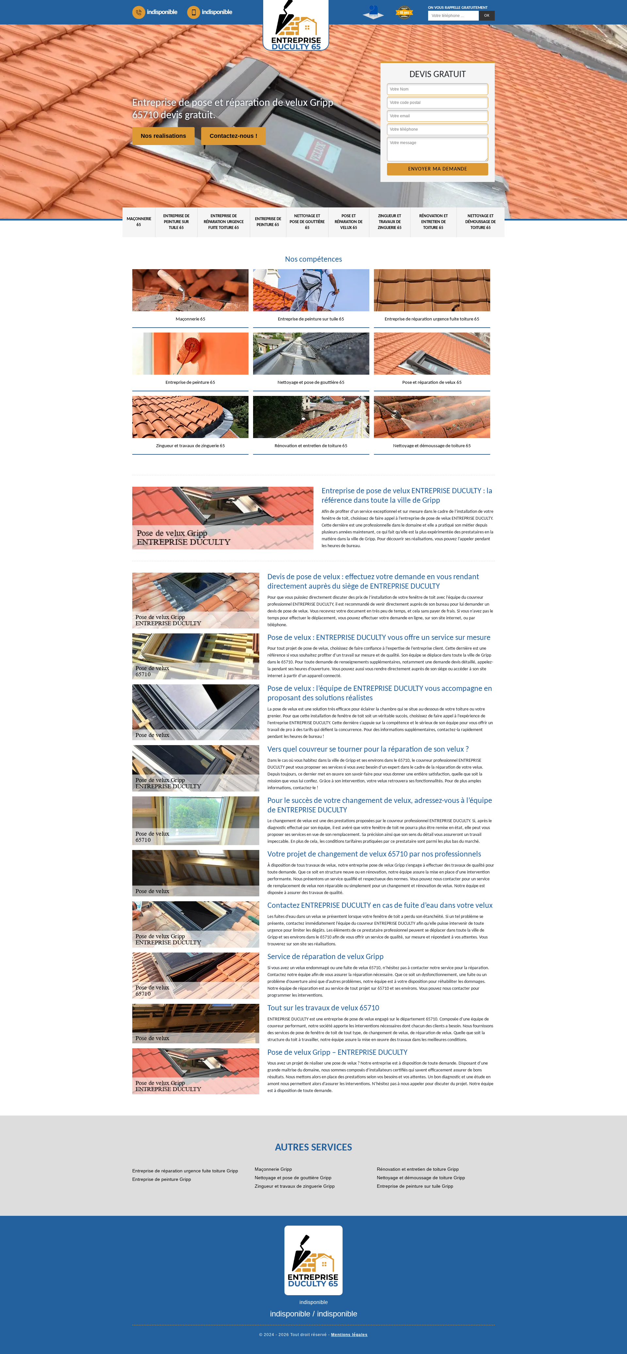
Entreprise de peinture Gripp (161, 1179)
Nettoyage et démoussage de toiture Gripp (421, 1177)
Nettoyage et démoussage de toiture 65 (480, 222)
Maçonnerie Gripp (273, 1169)
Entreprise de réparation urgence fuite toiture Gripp (185, 1170)
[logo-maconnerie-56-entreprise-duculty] (313, 1260)
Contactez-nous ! (233, 136)
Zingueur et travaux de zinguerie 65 (390, 222)
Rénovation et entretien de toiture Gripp (418, 1169)
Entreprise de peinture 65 (268, 222)
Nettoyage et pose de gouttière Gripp (293, 1177)
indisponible (162, 12)
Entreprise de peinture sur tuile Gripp (415, 1186)
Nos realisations (163, 136)
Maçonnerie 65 (139, 222)
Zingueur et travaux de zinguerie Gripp (295, 1186)
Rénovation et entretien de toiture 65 (433, 222)
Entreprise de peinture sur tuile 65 (176, 222)
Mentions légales (349, 1334)
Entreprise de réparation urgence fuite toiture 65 (224, 222)
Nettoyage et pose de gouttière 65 (307, 222)
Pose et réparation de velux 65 (348, 222)
